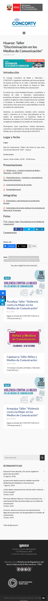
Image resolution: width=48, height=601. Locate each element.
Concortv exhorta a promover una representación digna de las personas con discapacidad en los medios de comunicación (23, 512)
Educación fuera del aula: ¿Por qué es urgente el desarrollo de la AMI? (21, 472)
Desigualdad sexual (13, 189)
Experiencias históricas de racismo (19, 185)
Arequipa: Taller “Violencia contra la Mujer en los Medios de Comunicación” (23, 412)
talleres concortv (33, 260)
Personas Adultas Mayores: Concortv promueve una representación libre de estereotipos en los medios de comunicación (23, 501)
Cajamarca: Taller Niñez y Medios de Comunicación (22, 358)
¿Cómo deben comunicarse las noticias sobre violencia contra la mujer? (23, 491)
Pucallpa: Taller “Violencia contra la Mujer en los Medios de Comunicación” (22, 305)
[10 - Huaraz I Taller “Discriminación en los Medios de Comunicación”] (24, 223)
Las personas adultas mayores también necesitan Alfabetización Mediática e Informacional (21, 481)
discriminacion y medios (12, 260)
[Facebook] (3, 293)
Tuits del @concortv (10, 525)
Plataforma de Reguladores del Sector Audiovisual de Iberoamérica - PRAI (25, 563)
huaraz (24, 260)
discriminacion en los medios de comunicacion (23, 257)
